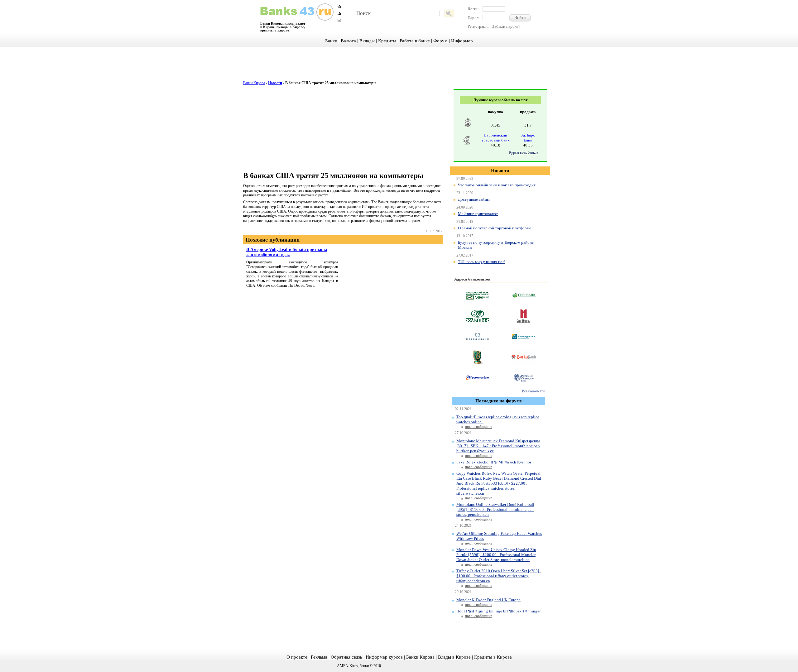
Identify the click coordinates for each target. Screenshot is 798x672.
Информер (462, 40)
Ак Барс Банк (528, 137)
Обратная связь (346, 657)
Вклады (367, 40)
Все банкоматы (533, 391)
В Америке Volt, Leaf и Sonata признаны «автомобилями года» (286, 252)
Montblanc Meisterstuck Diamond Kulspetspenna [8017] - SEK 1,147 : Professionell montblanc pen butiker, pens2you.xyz (498, 446)
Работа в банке (415, 40)
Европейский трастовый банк (495, 137)
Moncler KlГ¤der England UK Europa (488, 600)
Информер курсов (384, 657)
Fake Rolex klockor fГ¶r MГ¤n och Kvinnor (493, 462)
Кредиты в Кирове (493, 657)
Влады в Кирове (454, 657)
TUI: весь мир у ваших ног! (481, 261)
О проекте (296, 657)
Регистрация (478, 26)
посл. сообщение (478, 427)
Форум (440, 40)
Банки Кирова (254, 83)
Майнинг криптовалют (478, 213)
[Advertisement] (399, 67)
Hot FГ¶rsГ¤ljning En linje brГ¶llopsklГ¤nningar (498, 611)
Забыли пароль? (506, 26)
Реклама (319, 657)
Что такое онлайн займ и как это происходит (497, 185)
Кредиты (387, 40)
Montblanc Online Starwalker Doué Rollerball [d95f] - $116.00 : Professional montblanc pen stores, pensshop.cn (495, 509)
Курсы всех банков (523, 152)
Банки (331, 40)
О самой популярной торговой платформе (494, 228)
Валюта (348, 40)
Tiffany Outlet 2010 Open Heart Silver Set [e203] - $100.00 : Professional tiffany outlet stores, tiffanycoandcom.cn (498, 576)
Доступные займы (474, 199)
